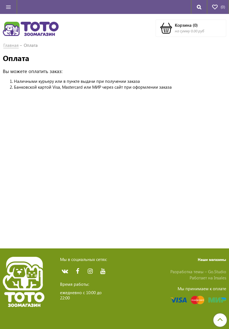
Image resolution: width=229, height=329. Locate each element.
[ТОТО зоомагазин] (31, 28)
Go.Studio (217, 271)
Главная (11, 45)
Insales (220, 277)
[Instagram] (90, 271)
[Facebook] (77, 271)
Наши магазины (212, 259)
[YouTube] (103, 271)
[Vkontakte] (65, 271)
